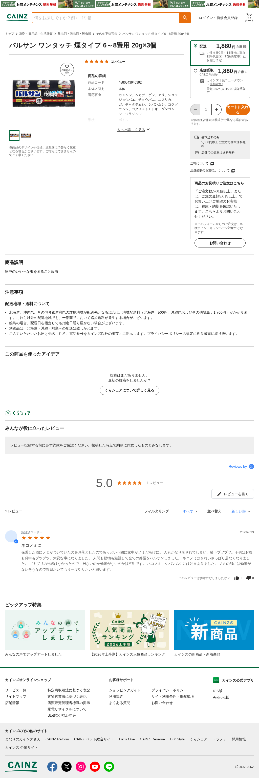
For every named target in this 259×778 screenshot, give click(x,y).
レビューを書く (236, 494)
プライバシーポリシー (169, 690)
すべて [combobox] (188, 511)
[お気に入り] (67, 69)
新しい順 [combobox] (238, 511)
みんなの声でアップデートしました (33, 654)
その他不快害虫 (106, 33)
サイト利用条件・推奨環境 (173, 696)
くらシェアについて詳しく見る (129, 390)
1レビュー (118, 61)
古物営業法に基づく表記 (67, 696)
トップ (9, 33)
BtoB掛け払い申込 (62, 715)
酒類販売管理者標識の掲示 (69, 703)
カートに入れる (237, 109)
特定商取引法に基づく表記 (69, 690)
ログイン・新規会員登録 (218, 18)
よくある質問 (119, 703)
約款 (56, 445)
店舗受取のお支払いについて (210, 170)
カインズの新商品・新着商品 (197, 654)
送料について (199, 163)
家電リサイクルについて (67, 709)
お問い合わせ (220, 243)
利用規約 (116, 696)
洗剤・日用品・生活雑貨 (36, 33)
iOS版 (217, 691)
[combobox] (102, 17)
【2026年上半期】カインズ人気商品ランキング (127, 654)
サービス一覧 (15, 690)
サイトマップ (15, 696)
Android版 (221, 697)
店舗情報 (12, 703)
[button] (185, 17)
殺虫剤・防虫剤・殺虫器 (74, 33)
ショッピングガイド (125, 690)
